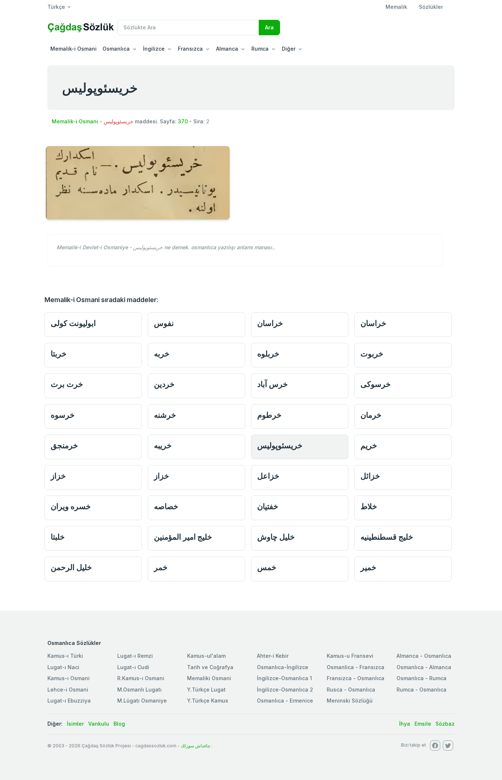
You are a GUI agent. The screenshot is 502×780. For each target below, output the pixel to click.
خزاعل (268, 475)
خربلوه (268, 353)
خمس (266, 567)
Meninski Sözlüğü (350, 700)
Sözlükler (431, 7)
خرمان (371, 415)
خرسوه (63, 415)
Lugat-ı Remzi (135, 656)
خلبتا (58, 536)
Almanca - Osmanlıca (424, 656)
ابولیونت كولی (73, 323)
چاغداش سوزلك (195, 745)
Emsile (423, 724)
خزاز (58, 475)
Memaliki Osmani (209, 678)
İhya (404, 724)
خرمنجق (64, 445)
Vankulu (98, 724)
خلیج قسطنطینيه (387, 536)
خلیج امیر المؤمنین (183, 536)
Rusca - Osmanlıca (351, 689)
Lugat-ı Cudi (133, 667)
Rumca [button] (260, 49)
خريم (369, 445)
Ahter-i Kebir (272, 656)
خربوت (372, 353)
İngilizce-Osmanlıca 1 (284, 678)
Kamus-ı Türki (65, 656)
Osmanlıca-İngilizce (282, 667)
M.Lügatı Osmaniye (142, 700)
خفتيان (267, 506)
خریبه (163, 445)
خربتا (59, 353)
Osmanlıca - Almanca (424, 667)
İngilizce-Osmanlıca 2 (285, 689)
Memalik (396, 7)
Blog (119, 724)
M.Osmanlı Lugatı (139, 689)
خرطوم (269, 415)
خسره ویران (71, 506)
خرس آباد (272, 384)
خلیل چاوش (276, 536)
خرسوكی (376, 384)
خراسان (270, 323)
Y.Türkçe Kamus (207, 700)
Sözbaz (445, 724)
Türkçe (56, 7)
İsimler (75, 724)
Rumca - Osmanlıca (422, 689)
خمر (161, 567)
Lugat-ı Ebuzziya (69, 700)
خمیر (368, 567)
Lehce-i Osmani (67, 689)
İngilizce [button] (154, 49)
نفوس (164, 323)
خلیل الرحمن (71, 567)
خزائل (370, 475)
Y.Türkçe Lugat (206, 689)
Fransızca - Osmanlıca (355, 678)
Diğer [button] (288, 49)
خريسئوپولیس (279, 445)
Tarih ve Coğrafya (210, 667)
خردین (164, 384)
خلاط (369, 506)
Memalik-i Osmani (73, 49)
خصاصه (166, 506)
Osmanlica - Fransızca (355, 667)
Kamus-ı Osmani (68, 678)
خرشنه (165, 415)
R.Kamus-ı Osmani (140, 678)
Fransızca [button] (190, 49)
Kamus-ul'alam (206, 656)
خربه (161, 353)
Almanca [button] (227, 49)
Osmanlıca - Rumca (422, 678)
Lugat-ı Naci (63, 667)
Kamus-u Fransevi (350, 656)
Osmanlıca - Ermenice (285, 700)
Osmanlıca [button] (116, 49)
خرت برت (67, 384)
